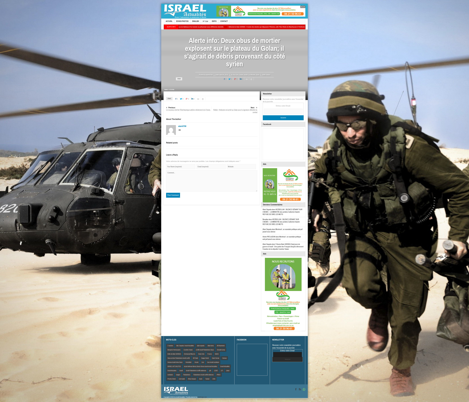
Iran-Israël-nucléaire (213, 362)
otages (178, 375)
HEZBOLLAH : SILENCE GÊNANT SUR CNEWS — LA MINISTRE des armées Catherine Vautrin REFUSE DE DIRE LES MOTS (282, 212)
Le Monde (251, 75)
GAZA (217, 354)
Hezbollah (188, 362)
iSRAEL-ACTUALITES (174, 366)
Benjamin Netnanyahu (174, 350)
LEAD (216, 371)
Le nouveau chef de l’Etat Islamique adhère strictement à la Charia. (188, 109)
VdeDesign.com (202, 397)
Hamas (224, 358)
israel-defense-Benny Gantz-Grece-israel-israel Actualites (200, 366)
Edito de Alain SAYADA (174, 354)
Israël (246, 75)
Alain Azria (211, 346)
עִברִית (205, 21)
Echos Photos (182, 21)
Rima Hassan (192, 379)
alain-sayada (200, 346)
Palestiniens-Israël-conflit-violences (203, 375)
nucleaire (170, 375)
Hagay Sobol (205, 358)
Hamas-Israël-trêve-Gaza (175, 362)
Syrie (257, 75)
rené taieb (182, 379)
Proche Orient (172, 379)
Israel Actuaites (172, 371)
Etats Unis (201, 354)
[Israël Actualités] (185, 11)
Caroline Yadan (188, 350)
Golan (241, 75)
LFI (222, 371)
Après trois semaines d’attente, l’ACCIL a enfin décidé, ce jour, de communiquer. (256, 27)
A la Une (236, 75)
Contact (224, 21)
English (195, 21)
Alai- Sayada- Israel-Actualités (185, 346)
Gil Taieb (195, 358)
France (210, 354)
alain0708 (209, 75)
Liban (227, 371)
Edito (214, 21)
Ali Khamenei (220, 346)
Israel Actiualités (224, 366)
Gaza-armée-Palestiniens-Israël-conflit (179, 358)
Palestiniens (186, 375)
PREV (218, 375)
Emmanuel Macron (189, 354)
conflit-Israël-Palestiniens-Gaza (205, 350)
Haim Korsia (215, 358)
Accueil (169, 21)
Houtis (196, 362)
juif (210, 371)
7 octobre (170, 346)
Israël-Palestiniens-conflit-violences (196, 371)
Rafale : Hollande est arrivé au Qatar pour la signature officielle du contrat (235, 110)
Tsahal (207, 379)
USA (214, 379)
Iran (203, 362)
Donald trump (221, 350)
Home (166, 89)
